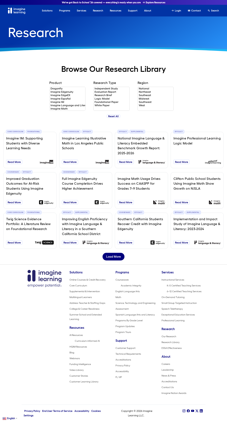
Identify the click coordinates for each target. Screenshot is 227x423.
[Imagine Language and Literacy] (67, 105)
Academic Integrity (131, 285)
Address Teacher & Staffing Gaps (87, 303)
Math (118, 297)
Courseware (122, 279)
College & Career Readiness (84, 308)
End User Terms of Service (57, 411)
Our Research (169, 336)
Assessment (122, 308)
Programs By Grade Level (129, 320)
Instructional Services (173, 279)
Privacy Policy (122, 365)
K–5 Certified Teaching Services (184, 285)
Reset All (113, 116)
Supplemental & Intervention (84, 291)
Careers (166, 364)
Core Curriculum (78, 285)
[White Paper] (111, 105)
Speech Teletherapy (172, 308)
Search (215, 10)
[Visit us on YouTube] (192, 411)
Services (81, 10)
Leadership (168, 369)
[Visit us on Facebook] (188, 411)
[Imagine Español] (67, 98)
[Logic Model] (111, 98)
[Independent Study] (111, 88)
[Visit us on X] (197, 411)
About (147, 10)
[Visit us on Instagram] (184, 411)
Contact (196, 10)
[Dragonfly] (67, 88)
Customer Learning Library (83, 381)
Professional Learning (173, 320)
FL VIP (118, 377)
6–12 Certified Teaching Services (184, 291)
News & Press (169, 375)
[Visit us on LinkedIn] (201, 411)
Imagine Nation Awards (174, 393)
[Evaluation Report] (111, 92)
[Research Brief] (111, 95)
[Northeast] (155, 92)
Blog (71, 352)
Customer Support (125, 348)
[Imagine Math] (67, 108)
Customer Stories (78, 375)
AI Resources (76, 335)
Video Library (76, 370)
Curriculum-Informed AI (87, 341)
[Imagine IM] (67, 102)
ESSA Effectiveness (172, 348)
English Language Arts (127, 291)
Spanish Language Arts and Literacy (135, 314)
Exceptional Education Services (178, 314)
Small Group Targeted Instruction (179, 303)
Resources (115, 10)
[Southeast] (155, 95)
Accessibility (122, 371)
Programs (64, 10)
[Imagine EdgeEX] (67, 95)
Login (178, 10)
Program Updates (125, 326)
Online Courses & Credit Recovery (87, 279)
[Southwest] (155, 102)
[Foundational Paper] (111, 102)
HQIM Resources (78, 346)
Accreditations (123, 359)
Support (132, 10)
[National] (155, 88)
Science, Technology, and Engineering (135, 303)
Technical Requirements (128, 354)
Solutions (47, 10)
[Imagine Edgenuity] (67, 92)
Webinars (74, 358)
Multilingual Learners (80, 297)
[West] (155, 105)
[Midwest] (155, 98)
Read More (14, 161)
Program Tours (123, 332)
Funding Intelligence (80, 364)
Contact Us (168, 387)
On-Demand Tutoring (173, 297)
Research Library (170, 342)
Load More (113, 256)
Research (98, 10)
